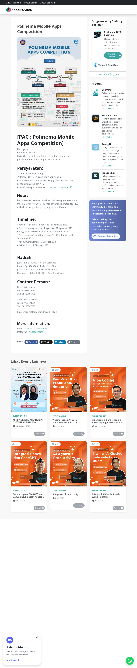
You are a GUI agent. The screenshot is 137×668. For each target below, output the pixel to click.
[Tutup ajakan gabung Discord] (36, 637)
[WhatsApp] (130, 661)
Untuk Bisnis (30, 2)
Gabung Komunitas (107, 236)
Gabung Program (111, 55)
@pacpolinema (35, 331)
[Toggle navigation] (128, 10)
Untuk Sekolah (47, 2)
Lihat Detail (107, 108)
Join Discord (12, 659)
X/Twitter (47, 342)
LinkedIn (61, 342)
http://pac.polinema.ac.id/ (59, 187)
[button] (128, 10)
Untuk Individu (13, 2)
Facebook (32, 342)
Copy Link (74, 342)
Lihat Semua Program (108, 74)
